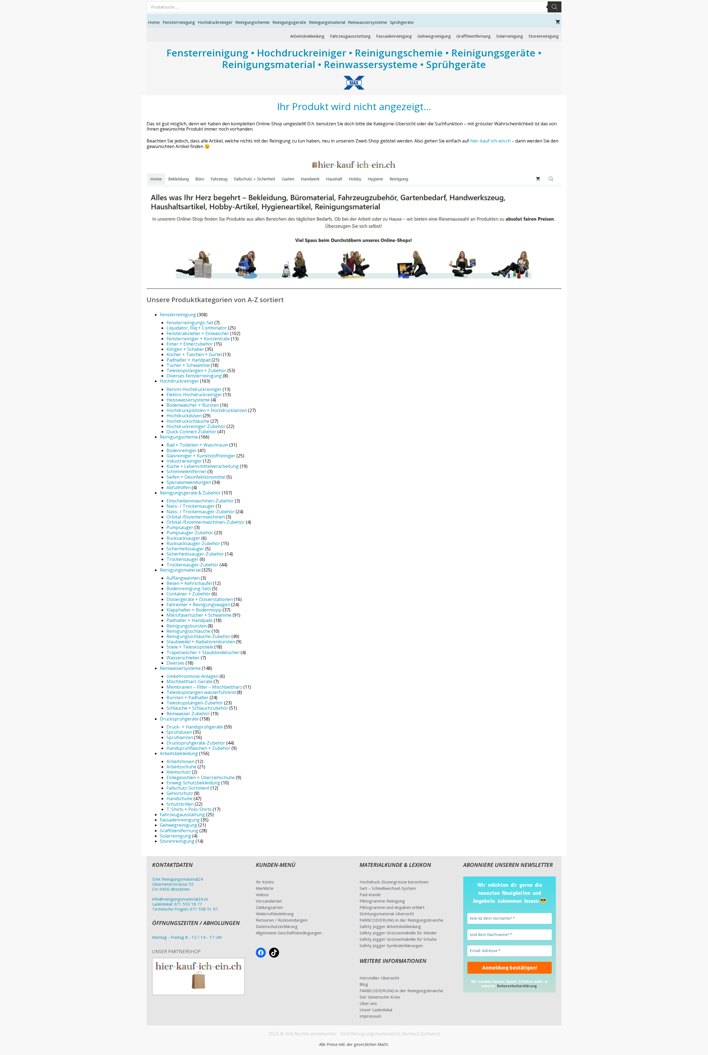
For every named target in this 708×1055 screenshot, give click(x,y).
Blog (364, 984)
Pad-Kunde (370, 894)
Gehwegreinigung (434, 36)
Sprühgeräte (402, 22)
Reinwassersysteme (367, 22)
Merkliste (265, 888)
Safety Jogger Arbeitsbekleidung (390, 926)
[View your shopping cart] (557, 22)
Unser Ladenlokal (376, 1009)
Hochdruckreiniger (215, 22)
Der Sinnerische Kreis (380, 997)
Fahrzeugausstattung (350, 36)
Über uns (368, 1003)
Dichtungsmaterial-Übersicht (387, 913)
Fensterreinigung (179, 22)
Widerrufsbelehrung (275, 913)
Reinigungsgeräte (289, 22)
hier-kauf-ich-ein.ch (490, 141)
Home (154, 22)
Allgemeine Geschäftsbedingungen (289, 932)
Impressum (370, 1016)
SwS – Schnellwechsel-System (388, 888)
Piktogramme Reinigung (382, 901)
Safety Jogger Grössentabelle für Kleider (398, 932)
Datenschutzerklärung (277, 926)
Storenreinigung (544, 36)
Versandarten (269, 901)
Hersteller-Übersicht (379, 978)
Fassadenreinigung (394, 36)
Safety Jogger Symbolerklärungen (391, 945)
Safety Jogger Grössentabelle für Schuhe (398, 939)
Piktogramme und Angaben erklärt (392, 907)
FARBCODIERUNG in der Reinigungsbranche (401, 920)
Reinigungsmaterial (327, 22)
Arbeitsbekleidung (307, 36)
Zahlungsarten (269, 907)
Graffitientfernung (473, 36)
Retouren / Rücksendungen (282, 920)
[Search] (554, 6)
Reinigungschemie (252, 22)
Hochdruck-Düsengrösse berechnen (394, 882)
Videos (262, 894)
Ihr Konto (265, 882)
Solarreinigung (509, 36)
